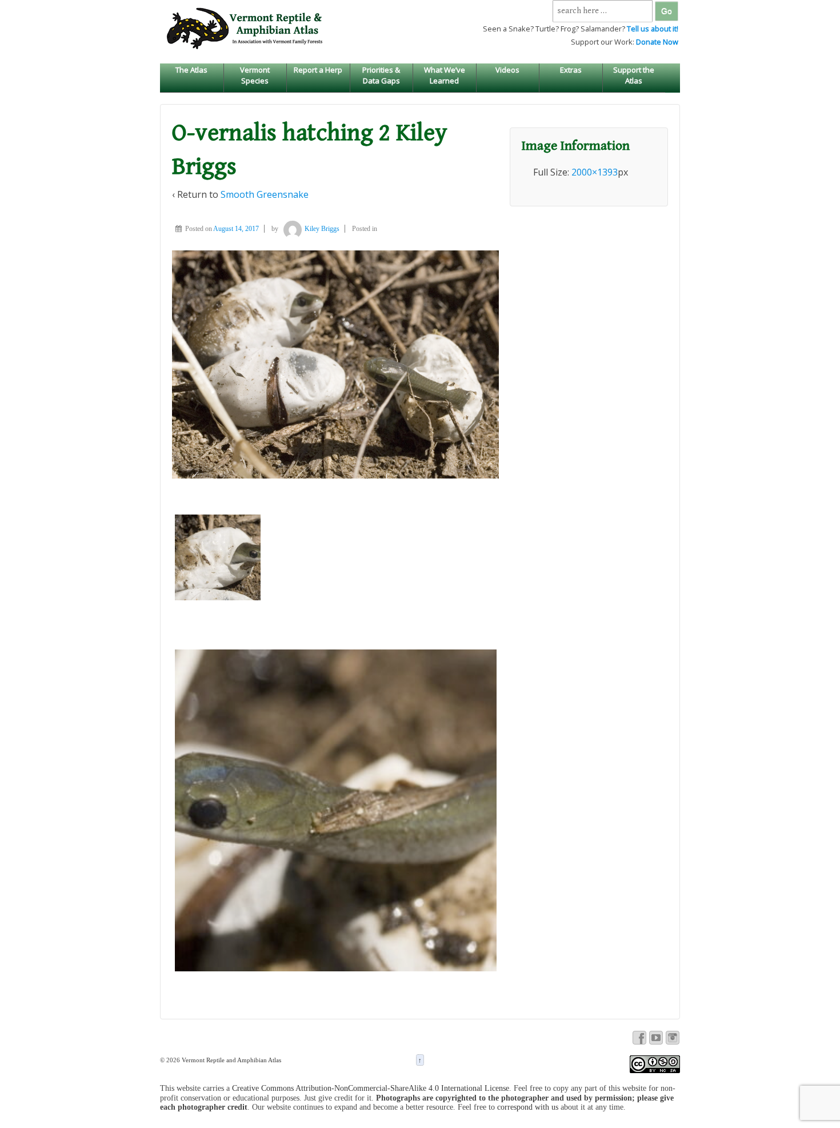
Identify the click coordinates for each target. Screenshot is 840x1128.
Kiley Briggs (322, 229)
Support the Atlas (633, 75)
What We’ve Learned (444, 75)
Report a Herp (318, 70)
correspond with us (527, 1107)
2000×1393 (594, 172)
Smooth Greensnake (265, 194)
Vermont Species (255, 75)
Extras (571, 70)
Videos (507, 70)
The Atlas (191, 70)
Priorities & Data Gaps (381, 75)
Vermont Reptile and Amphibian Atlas (230, 1060)
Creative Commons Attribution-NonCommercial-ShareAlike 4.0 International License (370, 1088)
